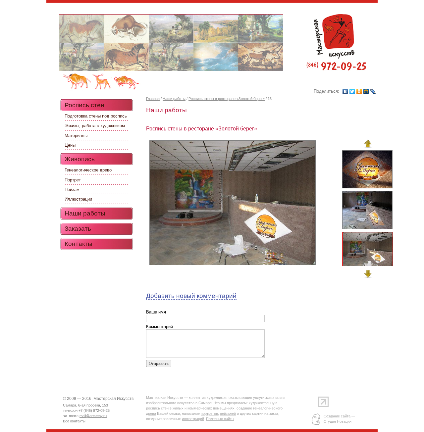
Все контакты (74, 421)
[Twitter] (352, 91)
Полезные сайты (220, 419)
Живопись (80, 159)
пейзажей (228, 413)
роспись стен (157, 408)
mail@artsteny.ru (93, 416)
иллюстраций (193, 419)
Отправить (159, 363)
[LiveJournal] (373, 91)
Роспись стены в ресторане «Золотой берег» (226, 99)
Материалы (76, 135)
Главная (153, 99)
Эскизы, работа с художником (95, 125)
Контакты (78, 243)
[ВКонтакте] (345, 91)
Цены (70, 145)
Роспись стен (84, 105)
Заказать (78, 228)
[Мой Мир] (366, 91)
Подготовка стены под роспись (96, 116)
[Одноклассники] (359, 91)
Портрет (73, 179)
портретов (209, 413)
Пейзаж (72, 189)
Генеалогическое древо (88, 170)
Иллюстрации (78, 199)
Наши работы (174, 99)
